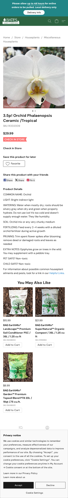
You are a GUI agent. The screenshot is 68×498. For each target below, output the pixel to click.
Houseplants (32, 37)
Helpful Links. (57, 273)
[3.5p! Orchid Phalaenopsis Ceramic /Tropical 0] (34, 77)
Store (17, 37)
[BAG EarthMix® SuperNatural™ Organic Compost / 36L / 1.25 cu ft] (50, 302)
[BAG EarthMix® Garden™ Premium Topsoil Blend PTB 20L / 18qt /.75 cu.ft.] (18, 367)
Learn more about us (14, 477)
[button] (34, 12)
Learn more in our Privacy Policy (20, 473)
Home (6, 37)
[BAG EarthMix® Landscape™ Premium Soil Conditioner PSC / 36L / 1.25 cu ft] (18, 302)
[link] (34, 492)
